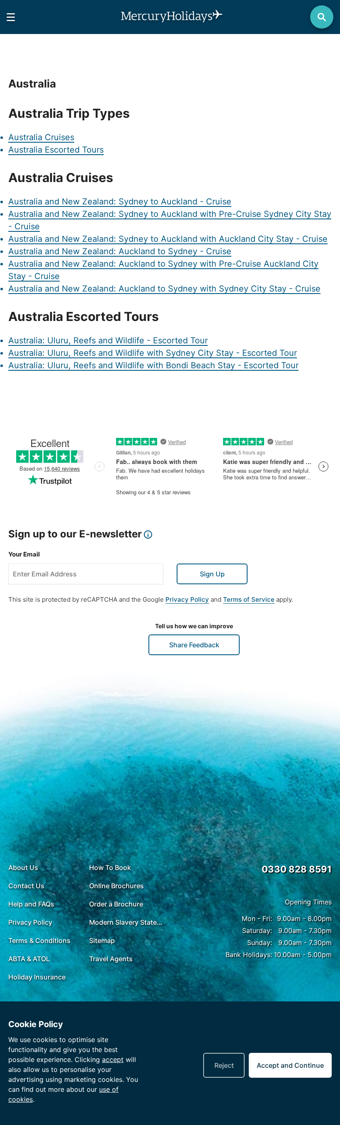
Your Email (24, 554)
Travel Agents (111, 959)
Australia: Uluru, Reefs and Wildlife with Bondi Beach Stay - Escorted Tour (153, 365)
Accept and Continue (290, 1065)
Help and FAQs (31, 904)
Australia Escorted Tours (56, 150)
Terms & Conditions (39, 940)
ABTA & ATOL (29, 959)
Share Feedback (194, 645)
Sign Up (212, 574)
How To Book (110, 867)
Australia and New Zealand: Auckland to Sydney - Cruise (119, 251)
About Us (23, 867)
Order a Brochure (116, 904)
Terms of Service (248, 599)
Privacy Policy (187, 599)
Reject (224, 1065)
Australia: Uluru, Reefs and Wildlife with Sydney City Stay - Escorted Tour (152, 353)
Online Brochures (116, 886)
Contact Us (26, 886)
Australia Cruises (41, 137)
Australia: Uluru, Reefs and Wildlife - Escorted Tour (108, 340)
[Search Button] (321, 17)
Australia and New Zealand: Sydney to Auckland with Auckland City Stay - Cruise (168, 239)
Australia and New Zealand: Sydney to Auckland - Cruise (119, 202)
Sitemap (102, 940)
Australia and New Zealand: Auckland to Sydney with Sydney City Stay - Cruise (164, 289)
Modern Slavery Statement (127, 922)
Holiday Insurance (37, 977)
